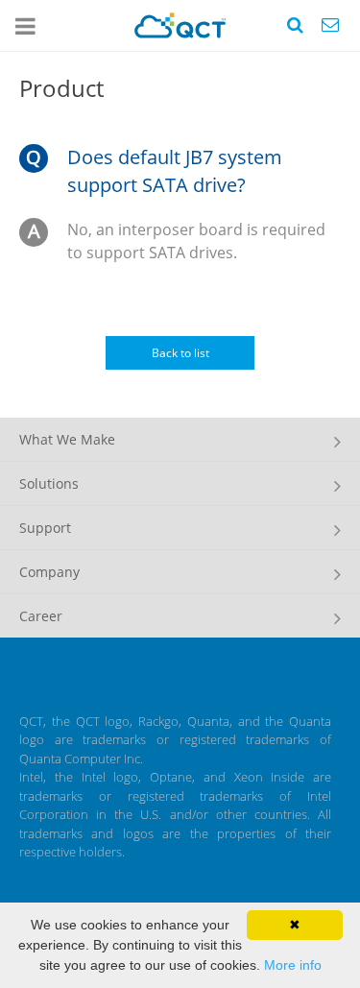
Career (40, 616)
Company (49, 572)
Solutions (49, 483)
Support (45, 527)
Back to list (180, 353)
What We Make (67, 439)
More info (293, 965)
